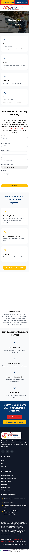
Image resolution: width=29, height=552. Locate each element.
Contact (4, 466)
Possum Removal (7, 475)
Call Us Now (15, 417)
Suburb (3, 158)
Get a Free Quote (8, 2)
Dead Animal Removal (8, 478)
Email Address (5, 143)
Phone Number (5, 150)
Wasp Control (5, 490)
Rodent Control (6, 481)
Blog (2, 463)
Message (4, 170)
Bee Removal (5, 487)
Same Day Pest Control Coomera (13, 128)
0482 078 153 (22, 2)
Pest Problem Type (7, 164)
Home (10, 24)
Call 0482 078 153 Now (15, 267)
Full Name (4, 136)
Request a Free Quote (15, 422)
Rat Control (5, 484)
